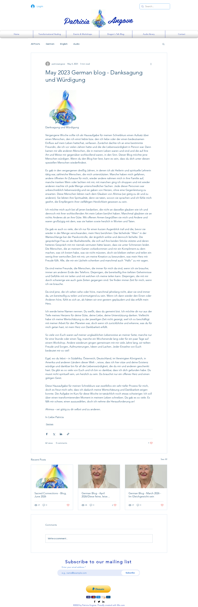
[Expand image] (63, 107)
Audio (76, 44)
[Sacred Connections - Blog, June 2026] (52, 476)
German (50, 44)
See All (164, 459)
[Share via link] (68, 434)
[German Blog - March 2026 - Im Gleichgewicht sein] (146, 476)
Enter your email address (73, 567)
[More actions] (151, 64)
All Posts (35, 44)
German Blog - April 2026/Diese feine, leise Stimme (94, 495)
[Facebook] (94, 601)
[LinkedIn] (103, 601)
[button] (163, 44)
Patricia (76, 20)
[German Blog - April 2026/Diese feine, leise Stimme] (99, 476)
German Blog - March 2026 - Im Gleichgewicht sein (145, 495)
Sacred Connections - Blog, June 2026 (50, 495)
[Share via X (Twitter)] (53, 434)
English (64, 44)
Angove (120, 19)
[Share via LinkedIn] (61, 434)
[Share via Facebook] (46, 434)
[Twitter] (99, 601)
